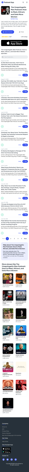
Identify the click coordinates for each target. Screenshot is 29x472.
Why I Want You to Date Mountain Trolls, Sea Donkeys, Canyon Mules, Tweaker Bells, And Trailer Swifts (13, 187)
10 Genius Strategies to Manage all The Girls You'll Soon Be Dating (13, 152)
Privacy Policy (5, 431)
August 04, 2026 (5, 95)
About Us (4, 427)
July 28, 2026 (4, 112)
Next (25, 238)
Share (22, 31)
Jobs (3, 429)
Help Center (5, 441)
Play (26, 75)
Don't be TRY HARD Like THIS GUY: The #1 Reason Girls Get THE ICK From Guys (14, 82)
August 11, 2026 (4, 79)
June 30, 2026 (4, 184)
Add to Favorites (9, 31)
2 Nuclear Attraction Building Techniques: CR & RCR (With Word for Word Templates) (14, 98)
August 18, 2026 (5, 60)
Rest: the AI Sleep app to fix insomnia (11, 435)
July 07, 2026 (4, 165)
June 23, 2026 (4, 202)
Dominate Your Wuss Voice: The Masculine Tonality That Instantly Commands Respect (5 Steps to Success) (14, 134)
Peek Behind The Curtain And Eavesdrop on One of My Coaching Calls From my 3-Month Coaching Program (13, 222)
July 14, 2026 (4, 149)
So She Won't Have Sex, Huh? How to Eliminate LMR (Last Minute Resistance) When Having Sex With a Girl (13, 64)
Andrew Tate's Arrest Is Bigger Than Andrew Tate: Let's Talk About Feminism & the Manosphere (14, 116)
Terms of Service (6, 433)
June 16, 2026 (4, 218)
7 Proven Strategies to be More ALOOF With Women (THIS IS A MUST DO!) (13, 205)
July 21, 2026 (4, 130)
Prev (3, 238)
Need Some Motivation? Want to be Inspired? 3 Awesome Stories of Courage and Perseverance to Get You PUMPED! (14, 169)
